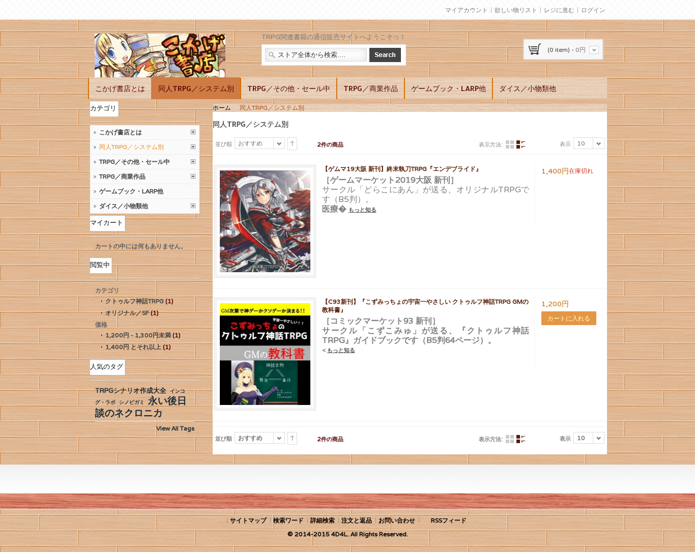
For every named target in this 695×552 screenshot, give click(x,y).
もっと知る (363, 209)
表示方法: (491, 144)
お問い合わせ (397, 520)
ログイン (593, 10)
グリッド (509, 145)
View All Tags (175, 428)
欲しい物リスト (516, 10)
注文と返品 (356, 520)
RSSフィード (449, 520)
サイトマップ (248, 520)
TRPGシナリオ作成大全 (130, 390)
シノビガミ (131, 402)
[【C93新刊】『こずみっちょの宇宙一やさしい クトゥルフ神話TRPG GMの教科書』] (265, 307)
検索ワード (288, 520)
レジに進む (559, 10)
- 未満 (138, 335)
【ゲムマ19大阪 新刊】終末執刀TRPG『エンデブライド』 (402, 168)
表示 (565, 144)
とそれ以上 (133, 347)
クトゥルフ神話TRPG (134, 301)
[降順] (292, 144)
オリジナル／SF (127, 312)
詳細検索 (322, 520)
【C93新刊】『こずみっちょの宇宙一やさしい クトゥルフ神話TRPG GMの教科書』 (425, 305)
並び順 (223, 144)
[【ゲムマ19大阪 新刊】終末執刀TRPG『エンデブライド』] (265, 175)
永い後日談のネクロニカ (141, 406)
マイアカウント (466, 10)
